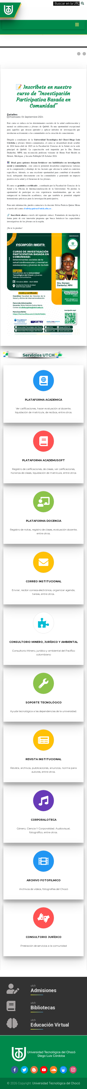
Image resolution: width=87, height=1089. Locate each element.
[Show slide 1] (78, 53)
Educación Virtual (50, 1025)
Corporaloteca (43, 819)
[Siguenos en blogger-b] (34, 1069)
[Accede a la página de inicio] (8, 10)
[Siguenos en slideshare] (63, 1069)
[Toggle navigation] (77, 25)
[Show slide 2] (84, 53)
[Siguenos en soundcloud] (53, 1069)
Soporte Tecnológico (44, 702)
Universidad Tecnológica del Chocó (56, 1083)
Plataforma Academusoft (43, 460)
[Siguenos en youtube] (44, 1069)
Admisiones (43, 990)
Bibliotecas (43, 1008)
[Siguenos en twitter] (24, 1069)
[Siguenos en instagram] (73, 1069)
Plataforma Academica (43, 399)
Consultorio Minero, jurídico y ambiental (43, 642)
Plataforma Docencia (43, 520)
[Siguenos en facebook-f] (14, 1069)
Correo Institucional (43, 581)
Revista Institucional (43, 759)
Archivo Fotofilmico (44, 880)
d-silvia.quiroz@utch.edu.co (37, 208)
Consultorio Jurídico (43, 937)
